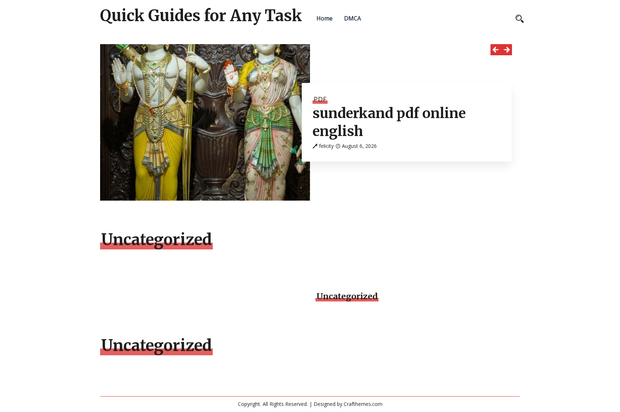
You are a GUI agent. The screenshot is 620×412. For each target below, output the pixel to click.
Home (324, 18)
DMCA (352, 18)
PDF (320, 99)
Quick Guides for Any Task (201, 15)
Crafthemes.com (363, 404)
